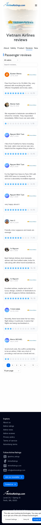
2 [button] (12, 365)
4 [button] (20, 365)
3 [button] (16, 365)
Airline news (8, 430)
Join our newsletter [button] (12, 477)
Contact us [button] (9, 484)
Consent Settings (11, 519)
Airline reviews (9, 433)
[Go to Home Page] (14, 5)
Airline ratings (8, 426)
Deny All (26, 519)
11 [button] (33, 365)
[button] (29, 365)
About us (7, 422)
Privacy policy (9, 437)
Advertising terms (10, 444)
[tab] (6, 48)
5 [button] (24, 365)
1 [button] (8, 365)
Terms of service (10, 440)
